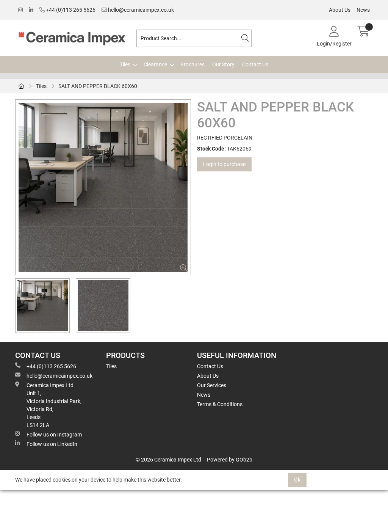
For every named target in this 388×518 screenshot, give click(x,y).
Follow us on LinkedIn (52, 444)
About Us (339, 10)
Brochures (192, 64)
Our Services (211, 385)
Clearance (155, 64)
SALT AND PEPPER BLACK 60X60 (97, 86)
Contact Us (255, 64)
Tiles (125, 64)
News (363, 10)
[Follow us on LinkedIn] (31, 10)
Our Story (223, 64)
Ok (297, 480)
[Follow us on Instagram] (20, 10)
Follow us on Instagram (54, 435)
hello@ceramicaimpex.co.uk (140, 10)
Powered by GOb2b (229, 460)
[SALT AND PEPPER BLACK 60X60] (103, 187)
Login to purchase (224, 164)
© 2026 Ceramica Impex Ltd (168, 460)
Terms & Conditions (219, 404)
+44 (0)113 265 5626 (70, 10)
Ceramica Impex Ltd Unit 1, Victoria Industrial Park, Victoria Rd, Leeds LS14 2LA (54, 405)
